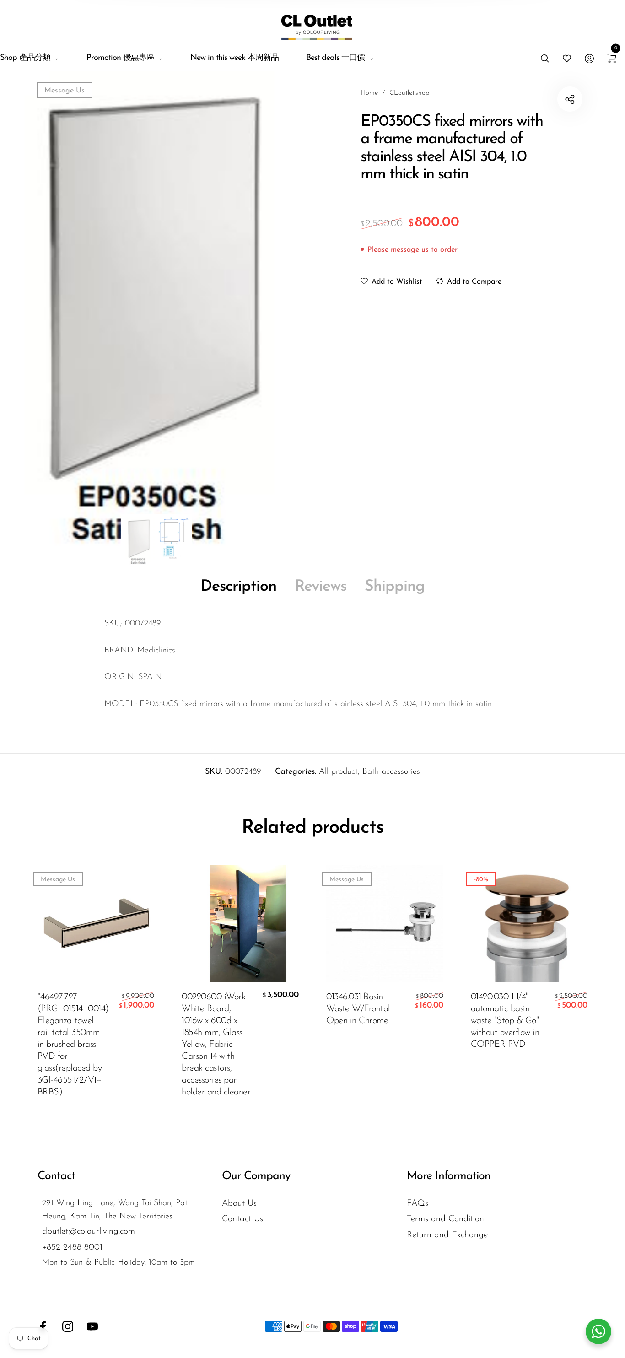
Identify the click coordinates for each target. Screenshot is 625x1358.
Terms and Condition (445, 1219)
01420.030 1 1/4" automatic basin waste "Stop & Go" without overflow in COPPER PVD (505, 1020)
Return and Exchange (447, 1235)
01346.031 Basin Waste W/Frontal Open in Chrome (358, 1008)
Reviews (320, 587)
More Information (448, 1176)
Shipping (395, 587)
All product (338, 772)
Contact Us (242, 1219)
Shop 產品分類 (25, 58)
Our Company (256, 1176)
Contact (56, 1176)
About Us (239, 1203)
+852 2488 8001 (72, 1247)
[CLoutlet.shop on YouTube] (92, 1326)
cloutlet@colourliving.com (88, 1231)
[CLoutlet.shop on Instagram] (67, 1326)
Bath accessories (391, 772)
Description (238, 587)
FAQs (417, 1203)
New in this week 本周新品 (234, 58)
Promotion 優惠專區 (120, 58)
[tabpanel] (156, 309)
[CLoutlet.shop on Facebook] (43, 1326)
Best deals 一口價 (335, 58)
